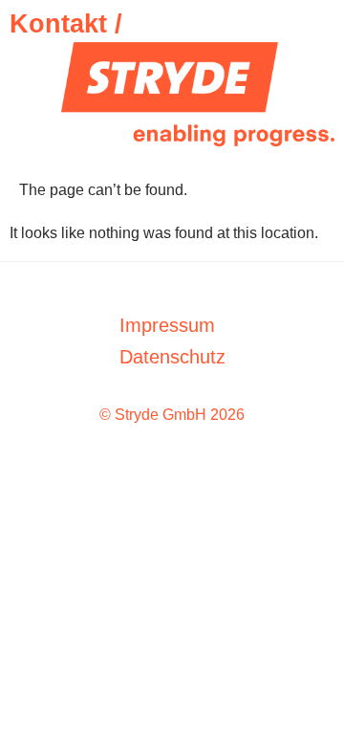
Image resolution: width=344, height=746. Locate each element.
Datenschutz (172, 356)
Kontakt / (66, 24)
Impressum (167, 325)
